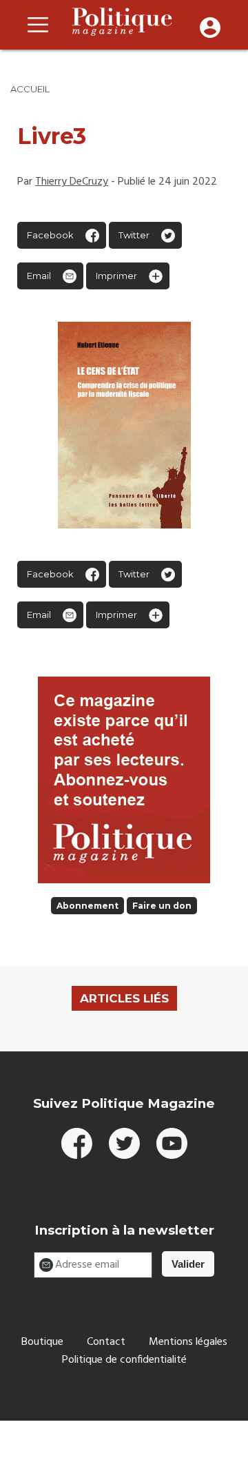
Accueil (30, 88)
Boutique (42, 1342)
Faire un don (162, 905)
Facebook (50, 234)
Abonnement (87, 905)
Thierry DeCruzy (71, 182)
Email (39, 275)
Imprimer (116, 275)
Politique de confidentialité (124, 1360)
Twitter (133, 234)
